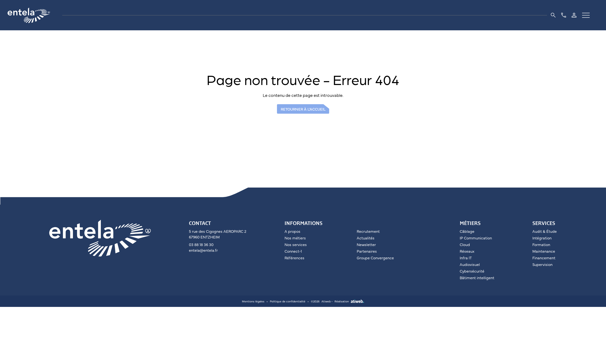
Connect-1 (293, 251)
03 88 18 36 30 (201, 244)
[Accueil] (33, 15)
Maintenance (543, 251)
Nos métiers (295, 237)
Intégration (542, 237)
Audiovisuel (470, 264)
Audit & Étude (544, 231)
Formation (541, 244)
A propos (292, 231)
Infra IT (466, 257)
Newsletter (366, 244)
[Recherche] (553, 15)
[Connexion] (574, 15)
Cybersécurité (472, 271)
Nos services (296, 244)
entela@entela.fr (203, 250)
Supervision (542, 264)
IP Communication (476, 237)
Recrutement (368, 231)
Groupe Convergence (375, 257)
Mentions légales (253, 301)
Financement (543, 257)
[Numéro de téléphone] (563, 15)
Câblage (467, 231)
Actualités (365, 237)
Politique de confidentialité (287, 301)
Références (294, 257)
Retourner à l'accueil (303, 109)
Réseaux (467, 251)
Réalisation (341, 301)
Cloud (465, 244)
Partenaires (367, 251)
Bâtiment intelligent (477, 277)
